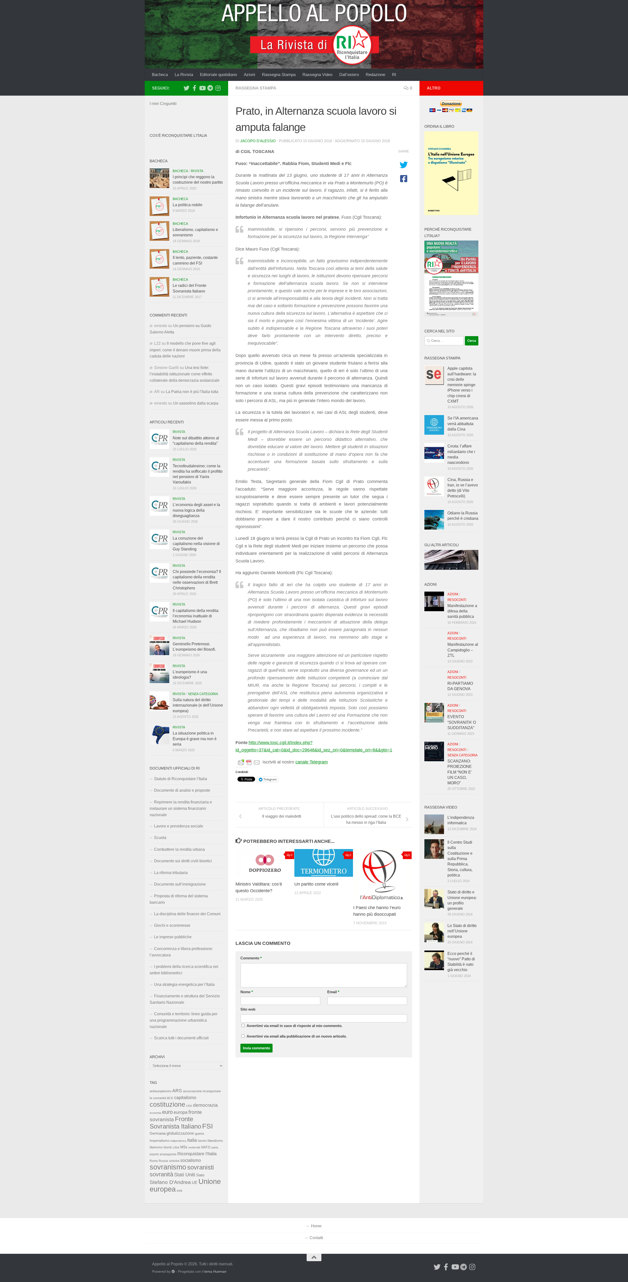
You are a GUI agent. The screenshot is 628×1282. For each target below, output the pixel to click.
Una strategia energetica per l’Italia (184, 984)
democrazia (205, 1105)
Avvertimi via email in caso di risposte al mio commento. (294, 1026)
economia (155, 1112)
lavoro (202, 1140)
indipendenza (178, 1140)
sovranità (161, 1174)
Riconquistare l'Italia (197, 1153)
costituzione (167, 1104)
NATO (205, 1147)
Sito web (247, 1009)
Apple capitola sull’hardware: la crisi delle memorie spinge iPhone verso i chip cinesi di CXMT (461, 384)
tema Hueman (215, 1271)
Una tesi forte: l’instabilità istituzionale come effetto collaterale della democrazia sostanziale (185, 374)
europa (180, 1112)
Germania (158, 1133)
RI (394, 74)
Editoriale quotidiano (218, 74)
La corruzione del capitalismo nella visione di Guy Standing (196, 543)
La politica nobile (187, 205)
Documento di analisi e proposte (182, 790)
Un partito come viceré (316, 884)
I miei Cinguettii (163, 104)
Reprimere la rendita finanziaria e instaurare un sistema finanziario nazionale (181, 808)
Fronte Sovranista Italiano (175, 1122)
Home (316, 1226)
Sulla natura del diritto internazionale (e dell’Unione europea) (198, 705)
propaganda (168, 1154)
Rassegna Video (317, 74)
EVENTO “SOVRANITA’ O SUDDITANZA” (461, 722)
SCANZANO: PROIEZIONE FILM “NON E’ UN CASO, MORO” (459, 772)
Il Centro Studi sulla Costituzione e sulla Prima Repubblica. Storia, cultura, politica (459, 858)
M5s (183, 1147)
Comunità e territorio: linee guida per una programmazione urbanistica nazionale (183, 1020)
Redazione (375, 74)
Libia (176, 1147)
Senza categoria (203, 694)
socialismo (190, 1160)
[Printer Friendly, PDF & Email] (249, 762)
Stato (200, 1175)
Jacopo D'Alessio (258, 141)
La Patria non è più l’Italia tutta (192, 392)
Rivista (197, 171)
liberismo (156, 1147)
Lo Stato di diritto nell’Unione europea (462, 931)
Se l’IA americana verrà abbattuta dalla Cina (462, 423)
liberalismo (215, 1140)
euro (167, 1112)
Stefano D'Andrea (170, 1182)
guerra (199, 1133)
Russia (163, 1160)
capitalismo (185, 1097)
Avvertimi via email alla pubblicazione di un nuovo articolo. (297, 1036)
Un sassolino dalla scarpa (195, 403)
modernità (194, 1147)
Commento (251, 958)
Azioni (249, 74)
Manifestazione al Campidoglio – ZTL (462, 650)
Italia (192, 1140)
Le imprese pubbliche (173, 937)
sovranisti (200, 1167)
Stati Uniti (184, 1174)
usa (179, 1190)
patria (214, 1147)
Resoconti (456, 600)
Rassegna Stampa (279, 74)
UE (194, 1182)
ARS (177, 1090)
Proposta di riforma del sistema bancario (179, 899)
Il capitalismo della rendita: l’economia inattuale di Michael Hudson (196, 616)
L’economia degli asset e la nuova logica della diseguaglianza (196, 510)
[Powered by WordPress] (173, 1271)
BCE (170, 1098)
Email (333, 992)
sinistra (174, 1161)
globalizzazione (180, 1133)
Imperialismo (160, 1140)
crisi (189, 1105)
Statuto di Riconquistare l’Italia (180, 779)
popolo (154, 1154)
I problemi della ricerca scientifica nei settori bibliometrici (184, 970)
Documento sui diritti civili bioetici (183, 861)
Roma (154, 1161)
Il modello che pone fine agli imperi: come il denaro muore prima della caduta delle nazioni (185, 349)
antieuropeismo (160, 1091)
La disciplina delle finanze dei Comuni (187, 914)
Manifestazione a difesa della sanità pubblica (462, 611)
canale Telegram (311, 762)
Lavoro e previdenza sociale (178, 826)
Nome (246, 992)
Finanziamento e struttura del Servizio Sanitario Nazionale (185, 999)
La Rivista (184, 74)
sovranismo (168, 1167)
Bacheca (160, 74)
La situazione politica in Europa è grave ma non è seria (195, 738)
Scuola (160, 838)
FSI (207, 1126)
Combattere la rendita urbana (179, 849)
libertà (167, 1147)
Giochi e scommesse (172, 925)
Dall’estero (349, 74)
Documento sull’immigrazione (180, 884)
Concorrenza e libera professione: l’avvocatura (181, 952)
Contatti (316, 1238)
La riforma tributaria (171, 873)
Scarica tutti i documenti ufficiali (181, 1038)
